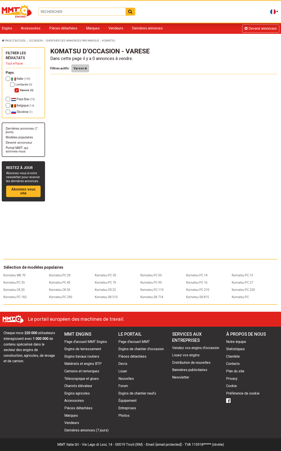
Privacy (232, 379)
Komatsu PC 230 (243, 290)
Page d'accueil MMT (134, 342)
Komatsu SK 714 (151, 297)
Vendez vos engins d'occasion (195, 348)
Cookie (231, 386)
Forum (123, 386)
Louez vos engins (186, 355)
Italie (23, 78)
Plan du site (235, 371)
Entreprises (127, 408)
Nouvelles (126, 379)
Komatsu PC (240, 297)
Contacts (233, 364)
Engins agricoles (77, 393)
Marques (93, 28)
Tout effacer (14, 63)
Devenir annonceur (262, 28)
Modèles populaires (19, 137)
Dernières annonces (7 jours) (22, 130)
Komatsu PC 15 (242, 275)
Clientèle (233, 356)
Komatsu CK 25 (105, 290)
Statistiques (235, 349)
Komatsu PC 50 (151, 275)
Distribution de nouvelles (191, 362)
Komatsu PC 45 (59, 282)
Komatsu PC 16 (196, 282)
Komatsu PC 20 (59, 275)
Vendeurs (115, 28)
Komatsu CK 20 (14, 290)
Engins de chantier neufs (137, 393)
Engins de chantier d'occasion (141, 349)
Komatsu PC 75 (105, 282)
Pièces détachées (63, 28)
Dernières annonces (147, 28)
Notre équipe (236, 342)
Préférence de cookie (242, 393)
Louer (122, 371)
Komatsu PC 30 (105, 275)
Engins (7, 28)
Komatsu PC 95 (151, 282)
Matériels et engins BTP (83, 364)
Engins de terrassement (82, 349)
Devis (122, 364)
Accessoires (30, 28)
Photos (124, 415)
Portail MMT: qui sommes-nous (17, 149)
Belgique (25, 105)
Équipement (127, 400)
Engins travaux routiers (81, 356)
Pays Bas (25, 99)
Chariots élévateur (78, 386)
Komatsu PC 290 (60, 297)
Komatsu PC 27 (242, 282)
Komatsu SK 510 (106, 297)
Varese (26, 90)
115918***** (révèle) (208, 444)
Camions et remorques (81, 371)
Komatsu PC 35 (14, 282)
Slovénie (24, 112)
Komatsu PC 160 (15, 297)
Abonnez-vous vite (23, 191)
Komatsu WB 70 (14, 275)
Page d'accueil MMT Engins (85, 342)
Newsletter (180, 377)
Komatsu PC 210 (197, 290)
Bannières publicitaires (189, 370)
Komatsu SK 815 (197, 297)
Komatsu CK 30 (59, 290)
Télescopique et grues (81, 379)
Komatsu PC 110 (152, 290)
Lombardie (24, 84)
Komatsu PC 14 (196, 275)
